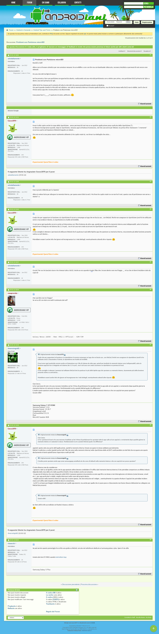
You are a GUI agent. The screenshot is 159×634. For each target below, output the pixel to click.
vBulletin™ (79, 626)
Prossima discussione (89, 584)
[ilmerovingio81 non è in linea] (13, 358)
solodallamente (13, 175)
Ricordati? (111, 25)
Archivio (148, 617)
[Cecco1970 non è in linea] (13, 128)
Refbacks (11, 608)
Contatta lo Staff (129, 617)
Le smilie (49, 595)
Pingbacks (12, 606)
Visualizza (146, 51)
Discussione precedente (71, 584)
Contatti (77, 2)
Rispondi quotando (145, 103)
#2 (150, 117)
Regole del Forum (53, 612)
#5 (150, 262)
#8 (150, 425)
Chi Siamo (45, 2)
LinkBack (121, 51)
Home (13, 2)
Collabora (62, 2)
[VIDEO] (56, 599)
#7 (150, 345)
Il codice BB (50, 593)
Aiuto (137, 22)
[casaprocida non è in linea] (11, 301)
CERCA (146, 3)
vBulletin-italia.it (87, 630)
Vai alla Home (140, 617)
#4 (150, 209)
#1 (150, 55)
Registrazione (147, 22)
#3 (150, 181)
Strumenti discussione (133, 51)
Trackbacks (50, 604)
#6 (150, 289)
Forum (29, 2)
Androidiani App (60, 557)
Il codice (49, 597)
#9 (150, 540)
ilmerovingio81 (13, 533)
